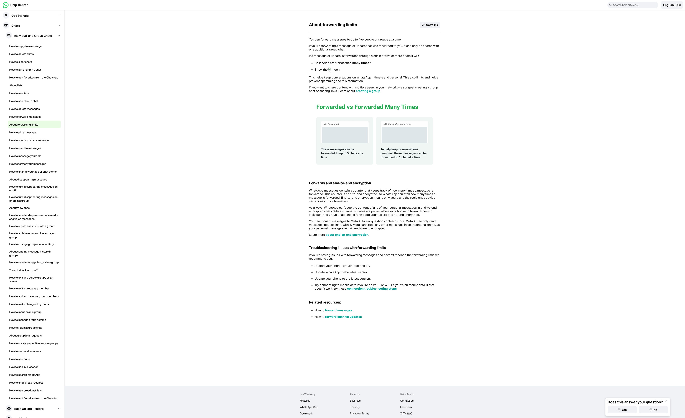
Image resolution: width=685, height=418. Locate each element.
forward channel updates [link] (343, 317)
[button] (672, 5)
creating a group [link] (368, 91)
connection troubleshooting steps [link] (372, 288)
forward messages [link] (338, 310)
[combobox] (635, 5)
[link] (15, 5)
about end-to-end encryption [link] (347, 235)
